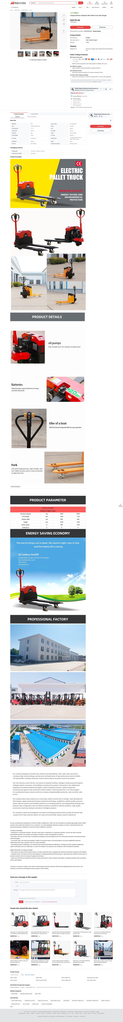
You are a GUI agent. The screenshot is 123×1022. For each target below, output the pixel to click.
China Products (34, 1011)
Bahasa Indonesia (101, 1013)
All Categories (15, 7)
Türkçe (89, 1013)
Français (43, 1013)
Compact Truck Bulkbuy (46, 1004)
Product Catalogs (30, 974)
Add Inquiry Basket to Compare (39, 59)
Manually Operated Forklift (26, 993)
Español (32, 1013)
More (11, 1006)
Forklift (30, 10)
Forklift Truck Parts (105, 1000)
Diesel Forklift (39, 977)
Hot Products (26, 1011)
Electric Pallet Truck (66, 977)
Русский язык (48, 1013)
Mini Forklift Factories (55, 1000)
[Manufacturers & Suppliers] (18, 2)
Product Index (86, 1011)
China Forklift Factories (16, 1000)
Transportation (17, 10)
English (28, 1013)
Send (21, 901)
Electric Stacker (13, 980)
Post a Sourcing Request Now (49, 901)
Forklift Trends (35, 1004)
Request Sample (97, 31)
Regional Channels (78, 1011)
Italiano (54, 1013)
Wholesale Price (63, 1011)
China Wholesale (55, 1011)
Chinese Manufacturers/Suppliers (44, 1011)
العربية (69, 1013)
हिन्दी (80, 1013)
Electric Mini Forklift (91, 980)
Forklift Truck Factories (43, 1000)
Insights (97, 1011)
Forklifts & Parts (24, 10)
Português (38, 1013)
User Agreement (69, 1016)
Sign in (111, 3)
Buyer (80, 7)
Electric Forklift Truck (66, 980)
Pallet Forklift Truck (15, 1004)
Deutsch (59, 1013)
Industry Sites (70, 1011)
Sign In (72, 107)
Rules (112, 7)
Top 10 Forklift (26, 1004)
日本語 (77, 1013)
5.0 (95, 116)
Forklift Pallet (66, 1000)
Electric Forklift (13, 977)
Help (87, 7)
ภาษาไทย (85, 1013)
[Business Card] (110, 120)
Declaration (76, 1016)
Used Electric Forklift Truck (92, 1000)
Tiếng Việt (94, 1013)
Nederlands (64, 1013)
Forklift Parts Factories (30, 1000)
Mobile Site (92, 1011)
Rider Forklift (38, 993)
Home (11, 10)
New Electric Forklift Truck (78, 1000)
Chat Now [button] (103, 27)
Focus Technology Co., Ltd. (52, 1016)
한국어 (73, 1013)
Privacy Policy (82, 1016)
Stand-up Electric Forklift (92, 977)
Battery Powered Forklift (41, 980)
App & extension (95, 7)
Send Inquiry (80, 27)
